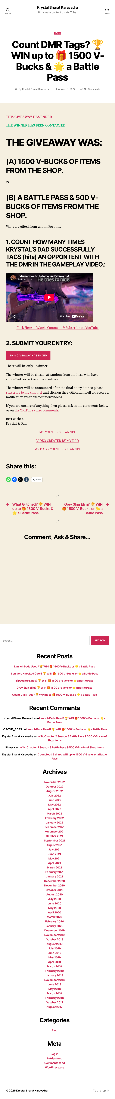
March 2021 (54, 867)
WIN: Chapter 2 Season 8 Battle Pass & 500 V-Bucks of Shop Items (62, 747)
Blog (57, 33)
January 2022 (54, 822)
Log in (54, 1054)
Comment (54, 328)
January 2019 (54, 975)
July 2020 (54, 899)
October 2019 (54, 939)
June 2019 (54, 953)
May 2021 (54, 858)
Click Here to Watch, (31, 328)
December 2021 (54, 827)
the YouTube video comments (36, 410)
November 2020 (54, 885)
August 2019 (54, 944)
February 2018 (54, 997)
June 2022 (54, 800)
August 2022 (54, 791)
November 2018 (54, 979)
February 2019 (54, 970)
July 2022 (54, 795)
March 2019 (54, 966)
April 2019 (54, 961)
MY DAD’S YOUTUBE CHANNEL (57, 449)
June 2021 (54, 854)
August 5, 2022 (66, 89)
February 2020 (54, 921)
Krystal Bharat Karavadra (57, 7)
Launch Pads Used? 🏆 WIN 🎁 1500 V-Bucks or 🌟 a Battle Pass (54, 666)
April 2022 (54, 809)
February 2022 (54, 818)
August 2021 (54, 845)
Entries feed (54, 1058)
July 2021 (54, 849)
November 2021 (54, 831)
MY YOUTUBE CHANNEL (57, 432)
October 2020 (54, 890)
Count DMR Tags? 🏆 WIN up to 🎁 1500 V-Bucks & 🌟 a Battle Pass (54, 694)
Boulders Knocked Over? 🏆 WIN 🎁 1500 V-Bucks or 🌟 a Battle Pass (54, 673)
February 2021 (54, 872)
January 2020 (54, 926)
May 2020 (54, 908)
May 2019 (54, 957)
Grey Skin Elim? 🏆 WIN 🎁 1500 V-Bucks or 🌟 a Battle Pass (54, 687)
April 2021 (54, 863)
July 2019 (54, 948)
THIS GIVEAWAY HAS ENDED (28, 355)
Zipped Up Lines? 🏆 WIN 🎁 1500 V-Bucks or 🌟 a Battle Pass (54, 680)
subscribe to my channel (24, 393)
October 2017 (54, 1002)
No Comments (92, 89)
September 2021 (54, 840)
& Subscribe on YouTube (80, 328)
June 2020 (54, 903)
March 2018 (54, 993)
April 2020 (54, 912)
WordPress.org (54, 1067)
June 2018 (54, 984)
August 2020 (54, 894)
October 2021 (54, 836)
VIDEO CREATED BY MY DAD (57, 441)
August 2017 (54, 1006)
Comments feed (54, 1063)
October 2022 (54, 786)
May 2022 (54, 804)
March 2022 (54, 813)
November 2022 (54, 782)
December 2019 (54, 930)
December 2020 (54, 881)
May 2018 (54, 988)
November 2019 (54, 935)
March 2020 (54, 917)
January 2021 (54, 876)
